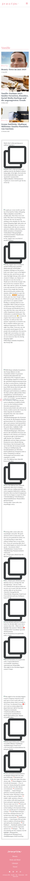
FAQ (16, 875)
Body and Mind (15, 860)
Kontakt (12, 875)
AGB (26, 875)
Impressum (15, 876)
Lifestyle (15, 863)
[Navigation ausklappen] (27, 3)
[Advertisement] (15, 27)
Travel (15, 867)
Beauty (15, 856)
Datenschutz (21, 875)
